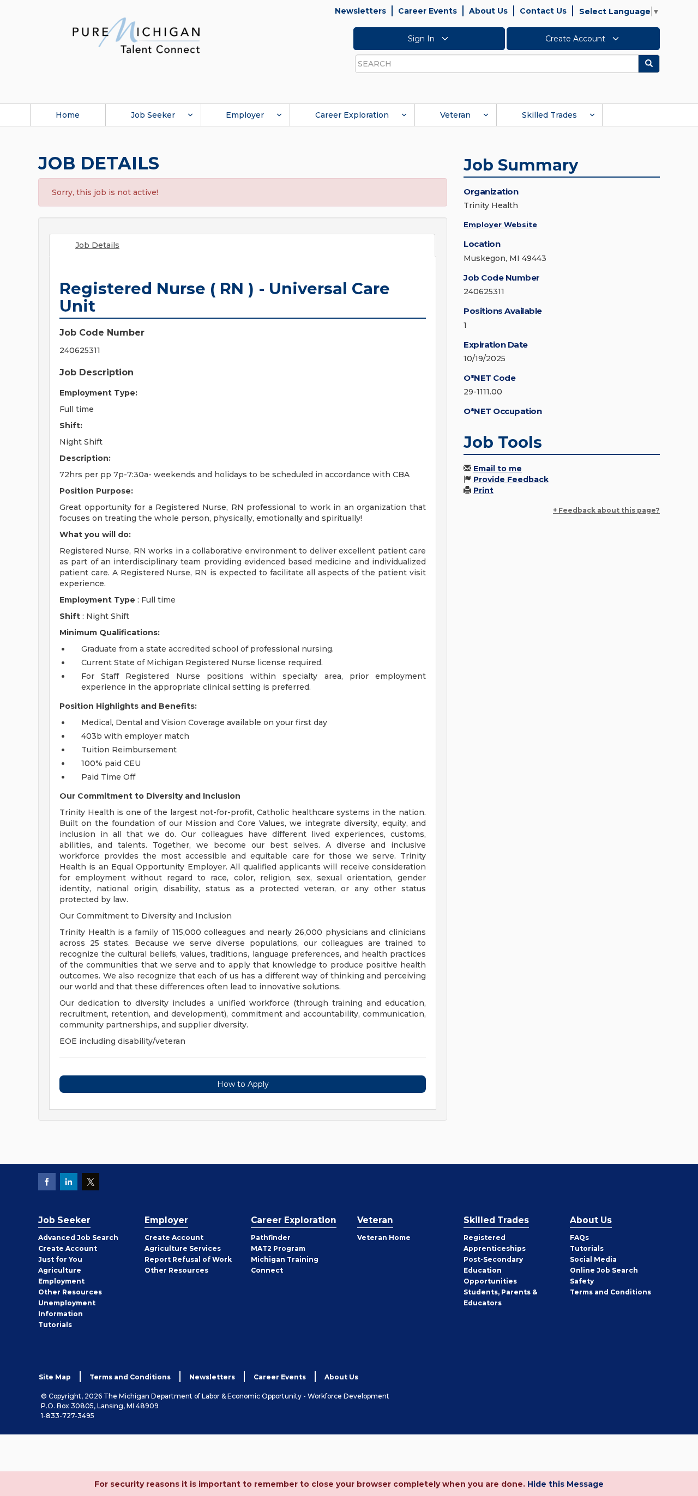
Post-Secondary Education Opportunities (493, 1270)
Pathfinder (271, 1237)
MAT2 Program (278, 1248)
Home (68, 115)
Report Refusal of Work (188, 1259)
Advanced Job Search (78, 1237)
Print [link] (483, 490)
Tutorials (55, 1325)
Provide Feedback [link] (511, 479)
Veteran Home (384, 1237)
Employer (245, 115)
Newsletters (360, 11)
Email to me (497, 468)
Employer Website (500, 224)
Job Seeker (153, 115)
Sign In (422, 39)
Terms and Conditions (610, 1292)
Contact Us (543, 11)
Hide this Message (565, 1484)
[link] (136, 35)
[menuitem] (67, 115)
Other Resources (70, 1292)
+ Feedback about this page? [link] (606, 510)
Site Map (55, 1377)
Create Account (576, 39)
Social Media (593, 1259)
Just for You (60, 1259)
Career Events (427, 11)
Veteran (455, 115)
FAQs (579, 1237)
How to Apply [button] (243, 1084)
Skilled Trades (549, 115)
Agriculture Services (183, 1248)
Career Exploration (352, 115)
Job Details (97, 245)
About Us (488, 11)
